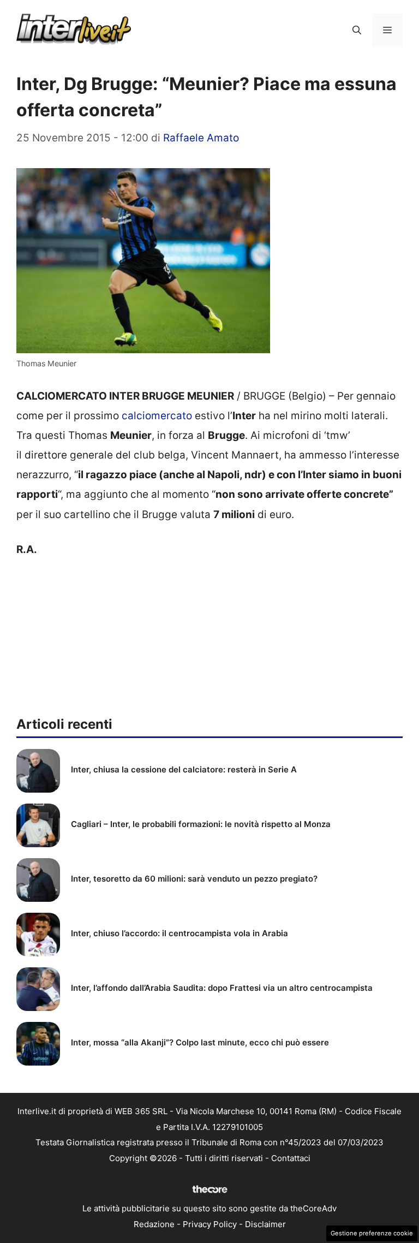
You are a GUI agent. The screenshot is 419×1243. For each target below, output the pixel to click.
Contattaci (290, 1158)
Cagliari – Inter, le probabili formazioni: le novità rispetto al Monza (201, 824)
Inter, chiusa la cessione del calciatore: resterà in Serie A (184, 769)
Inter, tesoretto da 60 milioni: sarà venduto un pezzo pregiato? (194, 878)
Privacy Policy (210, 1224)
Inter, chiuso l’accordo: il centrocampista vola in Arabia (179, 933)
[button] (357, 30)
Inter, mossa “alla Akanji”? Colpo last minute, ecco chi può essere (200, 1042)
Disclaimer (265, 1224)
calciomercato (157, 415)
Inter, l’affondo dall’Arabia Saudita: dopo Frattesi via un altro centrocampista (222, 988)
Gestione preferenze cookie (372, 1233)
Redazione (154, 1224)
